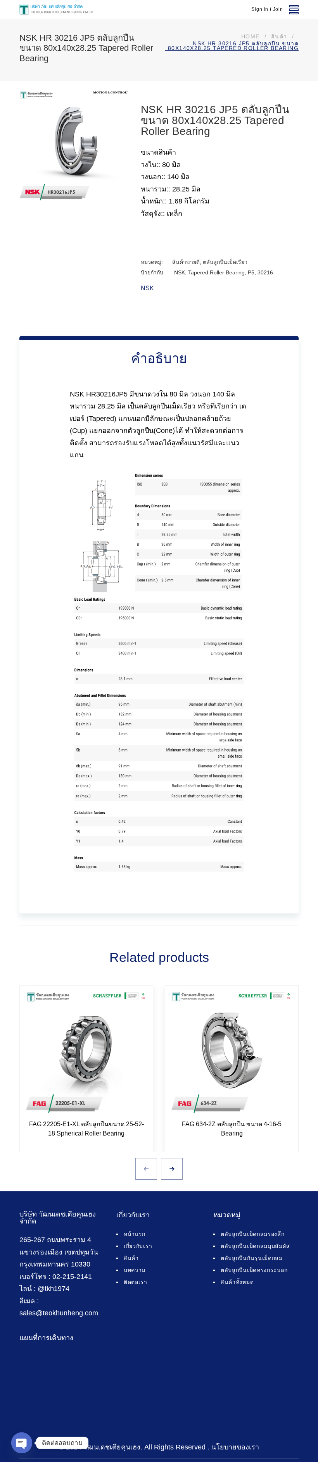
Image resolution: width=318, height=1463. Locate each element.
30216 (265, 272)
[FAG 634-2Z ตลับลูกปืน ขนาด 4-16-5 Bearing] (231, 1052)
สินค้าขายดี (186, 262)
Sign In (259, 9)
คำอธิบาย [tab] (159, 358)
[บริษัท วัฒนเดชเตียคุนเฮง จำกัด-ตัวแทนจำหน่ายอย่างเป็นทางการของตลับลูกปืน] (56, 9)
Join (278, 9)
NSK (179, 272)
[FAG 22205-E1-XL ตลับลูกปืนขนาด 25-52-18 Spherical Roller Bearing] (86, 1052)
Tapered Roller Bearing (216, 272)
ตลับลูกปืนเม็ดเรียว (225, 262)
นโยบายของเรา (235, 1447)
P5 (251, 272)
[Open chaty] (21, 1442)
